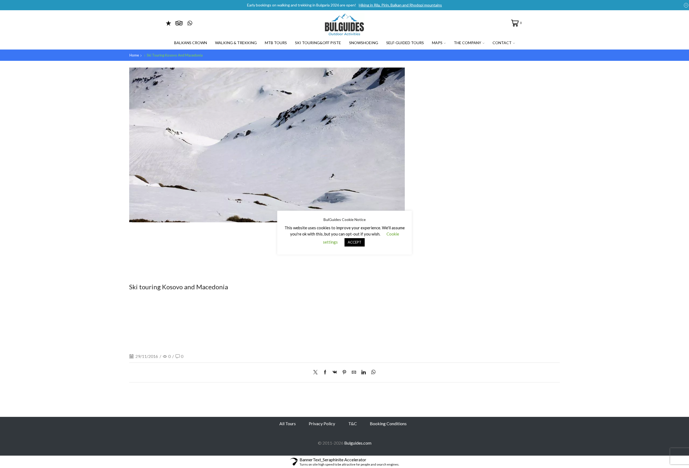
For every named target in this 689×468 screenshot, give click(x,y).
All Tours (287, 423)
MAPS (437, 42)
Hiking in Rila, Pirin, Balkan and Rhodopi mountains (400, 5)
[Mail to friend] (354, 372)
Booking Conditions (388, 423)
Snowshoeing (363, 42)
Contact (502, 42)
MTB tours (276, 42)
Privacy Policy (322, 423)
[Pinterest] (344, 372)
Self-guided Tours (405, 42)
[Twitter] (316, 372)
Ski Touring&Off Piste (318, 42)
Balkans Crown (190, 42)
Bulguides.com (357, 442)
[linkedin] (363, 372)
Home (134, 55)
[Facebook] (325, 372)
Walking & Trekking (236, 42)
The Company (467, 42)
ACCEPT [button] (354, 242)
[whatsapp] (372, 372)
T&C (352, 423)
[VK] (335, 372)
